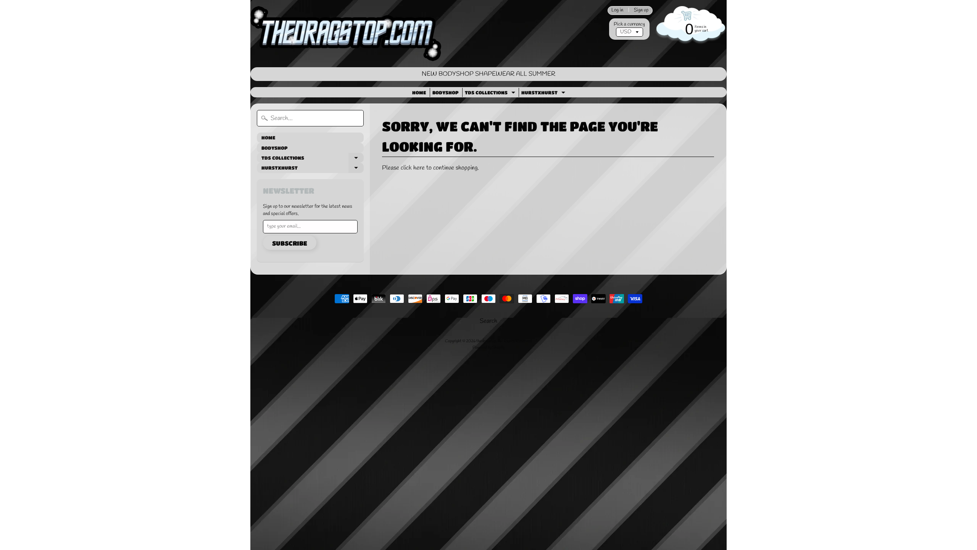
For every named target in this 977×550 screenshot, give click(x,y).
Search (488, 321)
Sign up (641, 10)
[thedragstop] (345, 33)
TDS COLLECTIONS (491, 93)
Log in (617, 10)
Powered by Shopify (488, 347)
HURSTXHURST (544, 93)
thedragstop (486, 341)
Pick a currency (629, 24)
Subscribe (289, 243)
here (419, 168)
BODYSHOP (445, 92)
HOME (419, 92)
